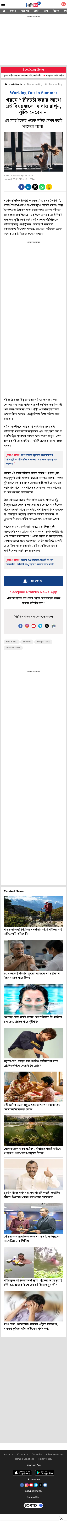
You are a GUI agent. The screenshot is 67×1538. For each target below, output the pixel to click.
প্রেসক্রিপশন (16, 84)
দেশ (46, 11)
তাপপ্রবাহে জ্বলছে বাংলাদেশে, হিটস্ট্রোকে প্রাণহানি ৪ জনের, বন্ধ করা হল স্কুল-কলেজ (31, 459)
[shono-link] (63, 5)
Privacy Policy (45, 1459)
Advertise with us (54, 1454)
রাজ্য (36, 11)
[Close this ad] (61, 1518)
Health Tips (11, 641)
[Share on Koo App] (49, 189)
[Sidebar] (3, 4)
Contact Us (22, 1454)
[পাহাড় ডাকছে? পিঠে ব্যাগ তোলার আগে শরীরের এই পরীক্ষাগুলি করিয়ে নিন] (33, 911)
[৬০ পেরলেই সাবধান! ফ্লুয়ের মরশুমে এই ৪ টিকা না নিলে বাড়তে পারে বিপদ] (33, 955)
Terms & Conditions (24, 1459)
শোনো (13, 11)
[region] (33, 41)
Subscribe (37, 1454)
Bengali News (43, 641)
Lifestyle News (13, 647)
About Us (8, 1454)
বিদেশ (56, 11)
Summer (27, 641)
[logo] (33, 5)
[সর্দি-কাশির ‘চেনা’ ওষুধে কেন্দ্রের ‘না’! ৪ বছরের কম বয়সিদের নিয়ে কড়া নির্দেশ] (33, 1087)
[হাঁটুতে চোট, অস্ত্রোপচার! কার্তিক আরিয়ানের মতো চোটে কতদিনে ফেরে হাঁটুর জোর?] (33, 1043)
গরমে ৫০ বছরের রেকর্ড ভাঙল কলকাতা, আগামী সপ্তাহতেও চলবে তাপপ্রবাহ (30, 562)
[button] (21, 187)
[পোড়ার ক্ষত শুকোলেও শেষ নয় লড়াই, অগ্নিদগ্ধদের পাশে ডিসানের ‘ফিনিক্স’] (33, 1218)
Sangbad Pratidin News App (33, 592)
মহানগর (25, 11)
